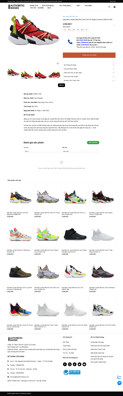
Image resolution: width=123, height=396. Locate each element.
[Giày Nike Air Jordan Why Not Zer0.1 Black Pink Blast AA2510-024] (75, 234)
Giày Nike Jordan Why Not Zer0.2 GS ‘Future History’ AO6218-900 (20, 326)
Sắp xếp (64, 147)
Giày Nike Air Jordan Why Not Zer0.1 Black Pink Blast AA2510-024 (74, 251)
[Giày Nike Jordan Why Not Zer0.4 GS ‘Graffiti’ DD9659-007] (102, 309)
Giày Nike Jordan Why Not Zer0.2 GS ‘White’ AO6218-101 (75, 326)
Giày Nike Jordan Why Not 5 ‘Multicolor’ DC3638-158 (18, 251)
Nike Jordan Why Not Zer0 (70, 16)
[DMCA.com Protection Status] (11, 385)
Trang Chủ (34, 5)
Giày (78, 5)
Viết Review (93, 142)
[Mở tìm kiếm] (109, 6)
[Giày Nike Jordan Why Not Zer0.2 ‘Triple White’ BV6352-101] (102, 234)
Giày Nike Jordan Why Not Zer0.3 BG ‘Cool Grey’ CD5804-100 (46, 288)
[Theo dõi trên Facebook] (65, 364)
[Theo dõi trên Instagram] (70, 364)
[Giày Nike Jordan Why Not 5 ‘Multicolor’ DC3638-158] (20, 234)
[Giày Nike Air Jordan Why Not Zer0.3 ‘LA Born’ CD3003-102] (75, 197)
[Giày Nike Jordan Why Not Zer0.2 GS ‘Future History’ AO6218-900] (20, 309)
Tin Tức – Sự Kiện (36, 8)
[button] (113, 1)
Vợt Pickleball (65, 5)
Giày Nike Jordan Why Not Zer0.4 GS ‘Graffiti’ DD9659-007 (102, 326)
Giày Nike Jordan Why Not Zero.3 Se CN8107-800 (72, 288)
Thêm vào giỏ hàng (89, 55)
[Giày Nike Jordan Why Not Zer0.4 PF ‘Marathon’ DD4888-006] (20, 196)
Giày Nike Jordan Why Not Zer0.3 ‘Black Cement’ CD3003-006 (100, 213)
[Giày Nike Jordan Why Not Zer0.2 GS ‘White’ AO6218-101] (75, 309)
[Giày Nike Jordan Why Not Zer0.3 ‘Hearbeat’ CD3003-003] (102, 271)
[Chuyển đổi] (113, 65)
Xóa (115, 25)
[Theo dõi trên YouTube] (84, 364)
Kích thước (66, 27)
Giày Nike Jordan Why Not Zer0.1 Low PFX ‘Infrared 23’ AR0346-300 (19, 288)
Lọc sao (26, 147)
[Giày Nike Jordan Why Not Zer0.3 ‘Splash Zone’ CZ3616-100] (47, 234)
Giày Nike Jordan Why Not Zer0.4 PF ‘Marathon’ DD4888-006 (17, 213)
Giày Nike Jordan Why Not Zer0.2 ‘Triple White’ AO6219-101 (46, 326)
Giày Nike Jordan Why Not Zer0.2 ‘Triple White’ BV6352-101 (101, 251)
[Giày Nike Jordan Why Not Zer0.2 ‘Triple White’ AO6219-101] (47, 309)
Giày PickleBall (48, 5)
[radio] (65, 30)
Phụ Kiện (88, 5)
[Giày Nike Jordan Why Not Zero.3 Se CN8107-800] (75, 272)
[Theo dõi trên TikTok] (75, 364)
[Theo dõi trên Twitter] (79, 364)
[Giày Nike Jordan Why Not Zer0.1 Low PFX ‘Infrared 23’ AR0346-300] (20, 272)
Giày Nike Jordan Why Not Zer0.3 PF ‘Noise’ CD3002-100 (47, 213)
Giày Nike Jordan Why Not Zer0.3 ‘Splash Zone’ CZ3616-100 (46, 251)
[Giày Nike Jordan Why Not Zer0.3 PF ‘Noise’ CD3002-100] (47, 196)
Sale (49, 8)
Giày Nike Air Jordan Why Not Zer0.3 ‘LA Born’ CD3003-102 (73, 213)
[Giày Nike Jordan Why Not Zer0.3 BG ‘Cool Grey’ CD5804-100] (47, 272)
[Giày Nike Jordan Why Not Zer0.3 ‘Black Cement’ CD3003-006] (102, 196)
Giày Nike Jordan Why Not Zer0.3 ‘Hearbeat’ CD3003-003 (102, 288)
